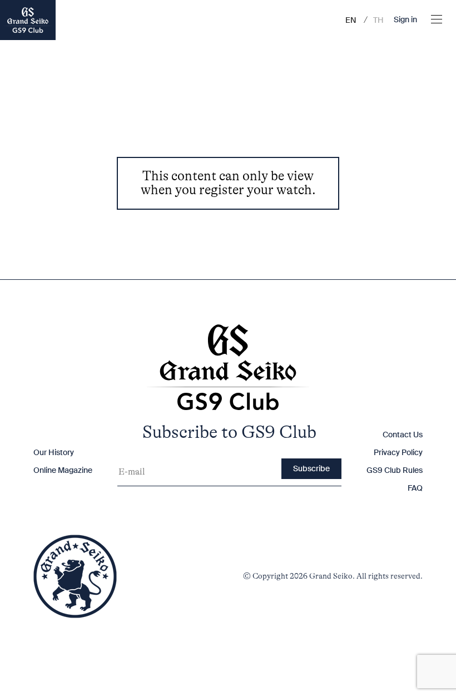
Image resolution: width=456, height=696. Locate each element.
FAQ (415, 488)
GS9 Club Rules (394, 470)
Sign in (405, 20)
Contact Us (403, 435)
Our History (53, 452)
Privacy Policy (398, 452)
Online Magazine (62, 470)
